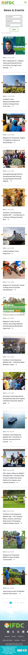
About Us (7, 636)
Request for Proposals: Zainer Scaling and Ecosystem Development (13, 287)
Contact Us (20, 636)
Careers (13, 636)
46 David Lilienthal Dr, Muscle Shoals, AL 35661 (13, 643)
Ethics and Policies (7, 640)
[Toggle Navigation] (25, 2)
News (4, 57)
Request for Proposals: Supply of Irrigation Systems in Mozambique (14, 140)
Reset (14, 29)
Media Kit (16, 640)
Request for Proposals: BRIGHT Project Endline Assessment (11, 557)
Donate (23, 640)
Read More (25, 650)
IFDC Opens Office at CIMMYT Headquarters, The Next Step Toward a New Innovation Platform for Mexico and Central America (13, 478)
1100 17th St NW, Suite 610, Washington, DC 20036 (14, 644)
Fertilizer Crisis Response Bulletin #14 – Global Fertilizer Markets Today (14, 362)
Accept (19, 649)
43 (21, 602)
